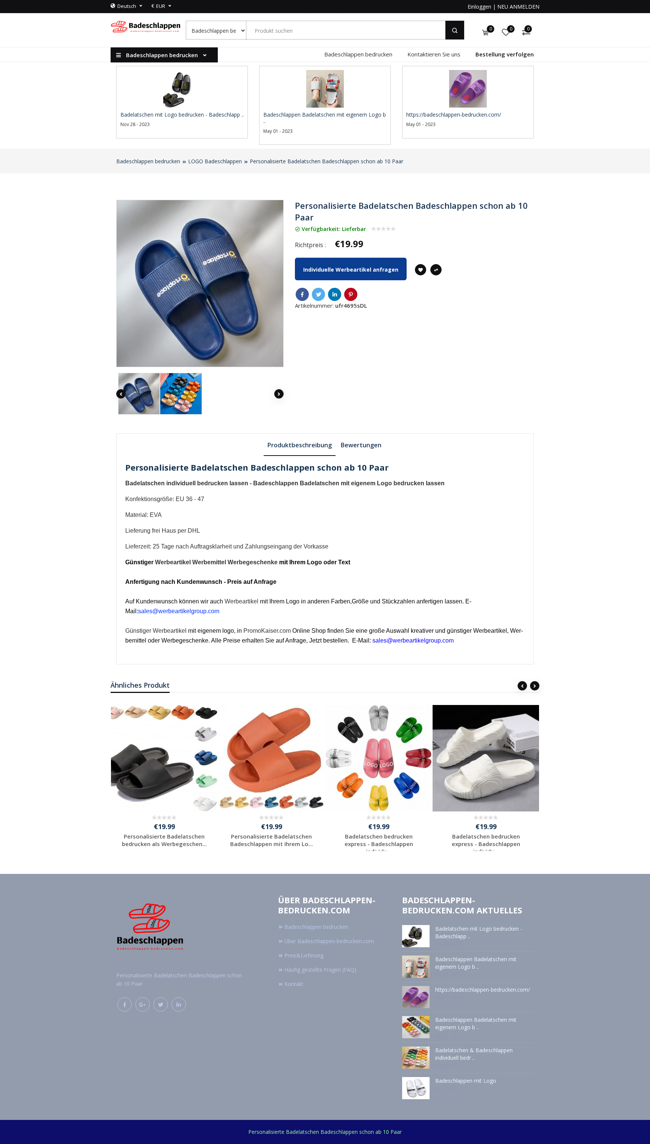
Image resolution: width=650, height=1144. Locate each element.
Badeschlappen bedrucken (358, 54)
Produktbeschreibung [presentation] (299, 445)
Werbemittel (209, 562)
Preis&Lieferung (303, 955)
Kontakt (294, 984)
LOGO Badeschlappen (215, 161)
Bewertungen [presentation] (361, 445)
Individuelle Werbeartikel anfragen (350, 269)
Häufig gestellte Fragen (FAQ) (320, 969)
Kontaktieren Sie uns (433, 54)
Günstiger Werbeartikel (156, 630)
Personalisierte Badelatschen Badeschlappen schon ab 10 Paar (326, 161)
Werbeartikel (173, 562)
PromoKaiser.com (267, 630)
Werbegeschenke (253, 562)
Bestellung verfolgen (504, 54)
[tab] (300, 445)
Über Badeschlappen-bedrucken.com (329, 941)
